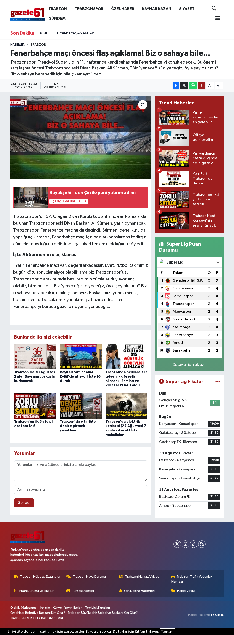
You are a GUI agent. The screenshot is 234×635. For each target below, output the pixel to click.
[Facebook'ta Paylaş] (176, 86)
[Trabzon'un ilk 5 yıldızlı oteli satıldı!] (35, 406)
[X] (177, 544)
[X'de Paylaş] (184, 86)
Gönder (24, 503)
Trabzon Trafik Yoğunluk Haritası (192, 579)
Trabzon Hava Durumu (89, 576)
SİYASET (186, 9)
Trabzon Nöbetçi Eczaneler (40, 576)
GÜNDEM (57, 18)
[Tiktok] (193, 544)
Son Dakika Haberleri (139, 590)
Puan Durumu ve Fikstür (36, 590)
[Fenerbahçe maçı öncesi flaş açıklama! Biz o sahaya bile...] (80, 137)
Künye (57, 607)
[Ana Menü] (216, 19)
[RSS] (202, 544)
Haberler (17, 44)
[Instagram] (185, 544)
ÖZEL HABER (122, 9)
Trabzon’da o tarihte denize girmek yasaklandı (78, 426)
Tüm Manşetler (83, 590)
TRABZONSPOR (89, 9)
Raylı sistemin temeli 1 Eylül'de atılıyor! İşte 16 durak (80, 376)
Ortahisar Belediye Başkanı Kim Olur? (37, 612)
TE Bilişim (217, 614)
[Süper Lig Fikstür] (217, 382)
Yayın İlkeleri (73, 607)
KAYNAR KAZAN (156, 9)
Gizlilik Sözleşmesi (23, 607)
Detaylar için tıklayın (190, 365)
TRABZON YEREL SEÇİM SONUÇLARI (36, 618)
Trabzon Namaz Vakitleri (143, 576)
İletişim (45, 607)
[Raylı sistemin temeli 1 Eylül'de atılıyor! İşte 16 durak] (81, 356)
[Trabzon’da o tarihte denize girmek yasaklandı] (81, 406)
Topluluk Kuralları (97, 607)
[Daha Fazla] (201, 86)
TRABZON (57, 9)
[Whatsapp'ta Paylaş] (193, 86)
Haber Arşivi (186, 590)
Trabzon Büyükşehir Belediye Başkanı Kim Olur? (103, 612)
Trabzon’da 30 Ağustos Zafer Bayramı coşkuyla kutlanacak (34, 376)
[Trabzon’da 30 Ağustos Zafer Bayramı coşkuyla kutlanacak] (35, 356)
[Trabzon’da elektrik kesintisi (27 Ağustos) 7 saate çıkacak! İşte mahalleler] (126, 406)
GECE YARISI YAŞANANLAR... (67, 33)
